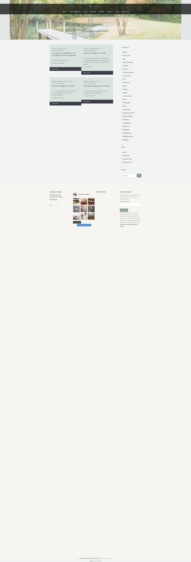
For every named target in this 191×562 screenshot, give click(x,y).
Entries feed (126, 155)
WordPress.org (127, 162)
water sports (126, 126)
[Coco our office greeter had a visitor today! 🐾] (83, 209)
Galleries (101, 11)
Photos (125, 106)
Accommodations (74, 11)
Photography (126, 103)
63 (71, 81)
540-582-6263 (53, 199)
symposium (60, 95)
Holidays (125, 89)
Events (85, 11)
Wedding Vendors (128, 136)
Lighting (125, 92)
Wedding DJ (126, 129)
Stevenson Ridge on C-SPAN (95, 53)
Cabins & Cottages (60, 63)
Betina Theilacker (99, 91)
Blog (117, 11)
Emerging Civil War (59, 93)
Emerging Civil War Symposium (102, 31)
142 (101, 81)
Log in (124, 152)
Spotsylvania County (128, 113)
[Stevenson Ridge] (95, 6)
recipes (99, 93)
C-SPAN (87, 58)
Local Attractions (127, 96)
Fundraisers (126, 82)
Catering (93, 11)
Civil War (90, 67)
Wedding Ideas (127, 133)
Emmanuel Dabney (102, 62)
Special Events (127, 109)
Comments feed (127, 159)
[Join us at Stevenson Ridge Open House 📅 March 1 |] (76, 216)
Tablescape (126, 119)
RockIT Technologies (106, 558)
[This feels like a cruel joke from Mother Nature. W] (76, 209)
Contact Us (125, 11)
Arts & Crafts (126, 55)
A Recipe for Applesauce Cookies (96, 86)
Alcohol (125, 52)
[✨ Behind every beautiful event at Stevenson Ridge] (91, 201)
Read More (55, 69)
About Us (110, 11)
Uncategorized (127, 123)
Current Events (127, 76)
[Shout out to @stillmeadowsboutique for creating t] (83, 201)
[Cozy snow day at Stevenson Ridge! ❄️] (91, 209)
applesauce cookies (90, 91)
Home (64, 11)
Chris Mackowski (101, 58)
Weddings (125, 140)
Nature (125, 99)
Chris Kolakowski (93, 58)
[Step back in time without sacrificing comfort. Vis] (91, 216)
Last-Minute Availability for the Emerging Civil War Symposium (64, 54)
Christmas (125, 66)
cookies (105, 91)
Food (94, 95)
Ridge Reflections (90, 31)
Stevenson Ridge (58, 50)
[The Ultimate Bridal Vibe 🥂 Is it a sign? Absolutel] (76, 201)
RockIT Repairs (97, 561)
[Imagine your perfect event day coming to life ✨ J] (83, 216)
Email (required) (125, 201)
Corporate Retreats (128, 72)
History (62, 97)
